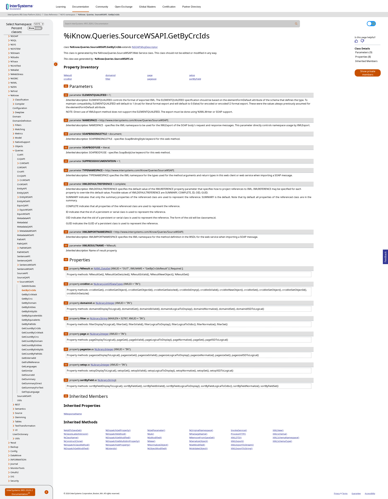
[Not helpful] (362, 41)
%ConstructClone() (73, 441)
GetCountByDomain (32, 340)
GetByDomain (29, 302)
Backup (14, 446)
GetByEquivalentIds (32, 315)
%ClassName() (71, 437)
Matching (20, 129)
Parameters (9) (363, 52)
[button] (367, 73)
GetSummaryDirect (32, 383)
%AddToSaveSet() (73, 430)
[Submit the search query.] (296, 23)
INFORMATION (18, 459)
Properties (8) (363, 56)
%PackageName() (198, 433)
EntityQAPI (22, 192)
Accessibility (370, 493)
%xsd (13, 442)
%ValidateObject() (198, 448)
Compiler (20, 103)
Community (102, 6)
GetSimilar (27, 370)
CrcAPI (20, 171)
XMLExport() (237, 441)
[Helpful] (356, 41)
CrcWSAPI (25, 180)
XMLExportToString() (242, 448)
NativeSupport (22, 141)
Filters (18, 124)
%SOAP (14, 36)
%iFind (13, 91)
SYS (12, 476)
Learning (61, 6)
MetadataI (22, 222)
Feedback (385, 256)
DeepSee (19, 112)
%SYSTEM (15, 48)
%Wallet (14, 69)
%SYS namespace (67, 14)
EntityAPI (22, 188)
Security (14, 480)
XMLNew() (278, 430)
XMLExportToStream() (242, 444)
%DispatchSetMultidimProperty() (122, 441)
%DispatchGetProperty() (118, 430)
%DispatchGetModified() (76, 448)
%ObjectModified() (157, 448)
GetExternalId (29, 357)
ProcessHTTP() (238, 433)
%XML (13, 82)
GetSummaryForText (32, 387)
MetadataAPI (24, 218)
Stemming (20, 417)
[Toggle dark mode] (371, 23)
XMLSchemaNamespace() (286, 437)
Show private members (367, 73)
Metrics (19, 133)
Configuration (20, 108)
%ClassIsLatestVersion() (76, 433)
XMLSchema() (280, 433)
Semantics (20, 408)
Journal (14, 463)
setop (192, 75)
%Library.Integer (105, 303)
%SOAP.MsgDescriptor (145, 47)
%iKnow (81, 14)
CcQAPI (21, 158)
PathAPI (21, 239)
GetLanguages (29, 366)
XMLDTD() (236, 437)
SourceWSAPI (101, 14)
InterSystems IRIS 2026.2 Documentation (21, 492)
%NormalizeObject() (157, 444)
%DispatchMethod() (115, 433)
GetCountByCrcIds (31, 328)
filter (107, 78)
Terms (345, 493)
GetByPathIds (29, 324)
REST (17, 404)
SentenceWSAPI (28, 264)
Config (13, 451)
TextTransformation (25, 425)
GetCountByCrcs (30, 336)
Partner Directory (191, 6)
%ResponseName (73, 413)
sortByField (195, 78)
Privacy (337, 493)
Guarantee (356, 493)
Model (18, 137)
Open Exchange (124, 6)
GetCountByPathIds (32, 353)
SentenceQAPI (24, 260)
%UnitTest (15, 65)
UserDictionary (20, 434)
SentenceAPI (23, 256)
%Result (68, 75)
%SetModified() (197, 444)
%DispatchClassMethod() (77, 444)
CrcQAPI (21, 175)
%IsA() (150, 433)
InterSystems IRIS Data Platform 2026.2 (24, 14)
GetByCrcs (27, 298)
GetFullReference (30, 362)
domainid (110, 75)
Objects (19, 146)
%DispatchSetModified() (117, 437)
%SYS (13, 44)
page (149, 75)
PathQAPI (22, 243)
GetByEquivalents (31, 319)
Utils (19, 400)
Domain (17, 116)
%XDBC (14, 78)
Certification (169, 6)
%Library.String (98, 318)
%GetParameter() (156, 430)
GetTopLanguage (30, 391)
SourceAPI (22, 273)
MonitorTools (17, 468)
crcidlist (68, 78)
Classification (22, 99)
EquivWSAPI (26, 209)
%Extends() (111, 448)
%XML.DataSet (102, 268)
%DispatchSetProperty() (117, 444)
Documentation (80, 6)
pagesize (151, 78)
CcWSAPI (24, 163)
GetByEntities (29, 307)
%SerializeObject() (198, 441)
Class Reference (51, 14)
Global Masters (147, 6)
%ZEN (13, 86)
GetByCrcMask (29, 294)
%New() (151, 441)
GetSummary (28, 379)
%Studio (14, 57)
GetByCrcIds (113, 14)
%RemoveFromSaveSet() (202, 437)
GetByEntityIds (29, 311)
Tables (18, 421)
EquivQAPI (22, 205)
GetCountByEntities (32, 345)
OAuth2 (14, 472)
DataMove (15, 455)
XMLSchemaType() (282, 441)
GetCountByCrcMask (32, 332)
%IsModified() (154, 437)
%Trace (14, 61)
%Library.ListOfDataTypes (108, 284)
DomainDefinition (22, 120)
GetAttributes (29, 285)
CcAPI (20, 154)
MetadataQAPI (24, 226)
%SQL (13, 40)
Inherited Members (366, 61)
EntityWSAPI (26, 196)
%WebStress (16, 74)
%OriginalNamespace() (201, 430)
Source (18, 412)
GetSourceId (28, 374)
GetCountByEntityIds (32, 349)
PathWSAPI (25, 247)
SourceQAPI (23, 277)
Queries (90, 14)
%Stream (15, 52)
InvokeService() (239, 430)
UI (16, 429)
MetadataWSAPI (28, 230)
